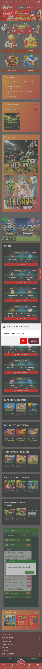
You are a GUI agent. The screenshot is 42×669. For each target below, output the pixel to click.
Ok (23, 341)
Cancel (34, 341)
